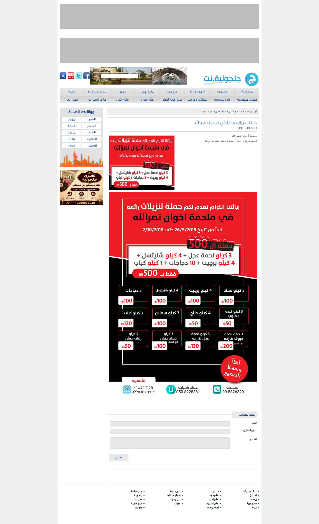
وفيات (177, 503)
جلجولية (138, 495)
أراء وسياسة (136, 491)
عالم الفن (214, 499)
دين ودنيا (175, 499)
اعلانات (243, 111)
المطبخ (253, 495)
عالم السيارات (212, 503)
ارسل (118, 457)
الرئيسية (252, 111)
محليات (138, 499)
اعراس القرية (213, 507)
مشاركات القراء (173, 495)
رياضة (254, 499)
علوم (254, 507)
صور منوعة (175, 491)
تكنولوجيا (252, 503)
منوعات (138, 507)
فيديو (216, 491)
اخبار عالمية (136, 503)
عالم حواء (214, 495)
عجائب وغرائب (250, 491)
